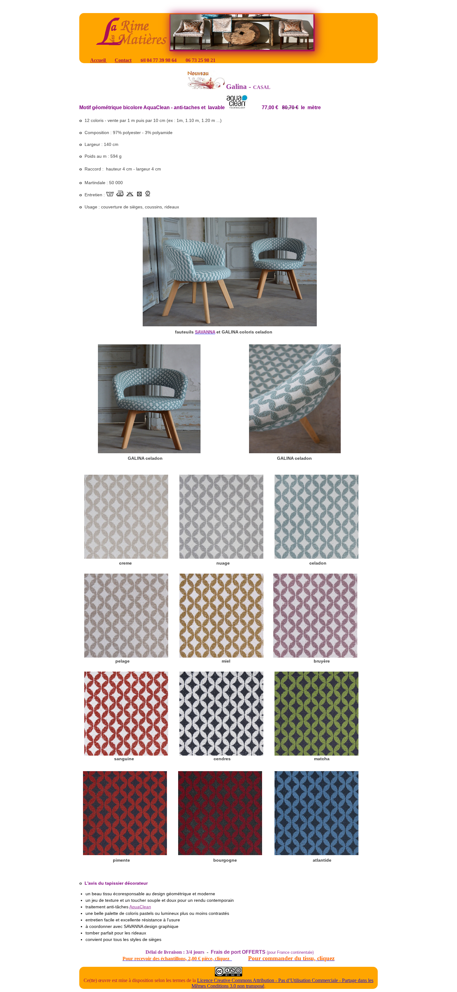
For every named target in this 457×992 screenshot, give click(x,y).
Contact (123, 60)
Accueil (98, 60)
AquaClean (140, 906)
